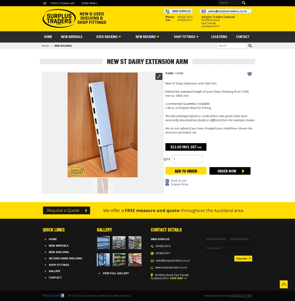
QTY (167, 159)
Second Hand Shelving (65, 258)
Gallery (54, 271)
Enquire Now (179, 184)
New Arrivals (58, 245)
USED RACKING (106, 36)
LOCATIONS (219, 36)
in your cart (67, 3)
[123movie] (132, 296)
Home (48, 36)
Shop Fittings (59, 265)
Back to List (179, 180)
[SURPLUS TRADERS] (74, 18)
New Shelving (59, 252)
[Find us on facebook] (53, 296)
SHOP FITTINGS (184, 36)
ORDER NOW (226, 171)
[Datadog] (241, 296)
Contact (242, 36)
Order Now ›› (89, 3)
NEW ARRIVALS (71, 36)
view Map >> (178, 278)
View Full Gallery (116, 273)
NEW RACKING (146, 36)
